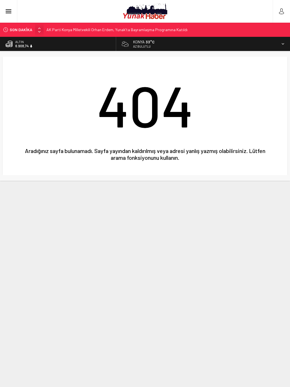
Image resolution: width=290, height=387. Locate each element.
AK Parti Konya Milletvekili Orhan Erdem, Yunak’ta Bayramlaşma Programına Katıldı (116, 29)
